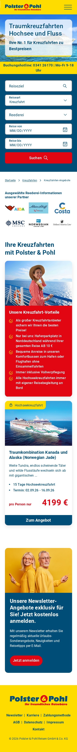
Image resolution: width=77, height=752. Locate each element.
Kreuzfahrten (29, 180)
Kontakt (38, 729)
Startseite (10, 180)
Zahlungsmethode (57, 715)
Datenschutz (33, 722)
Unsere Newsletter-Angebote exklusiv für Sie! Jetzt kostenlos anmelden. (36, 611)
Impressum (55, 722)
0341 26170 (43, 65)
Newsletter (14, 715)
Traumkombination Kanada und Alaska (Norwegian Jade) (38, 455)
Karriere (33, 715)
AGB (16, 722)
